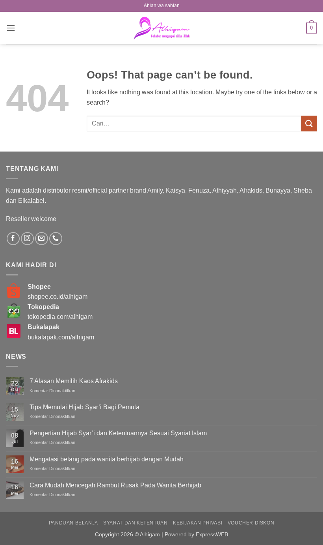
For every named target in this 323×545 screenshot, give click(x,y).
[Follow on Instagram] (27, 238)
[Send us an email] (41, 238)
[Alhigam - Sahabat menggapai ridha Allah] (161, 28)
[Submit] (309, 123)
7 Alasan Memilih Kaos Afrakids (74, 381)
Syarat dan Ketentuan (135, 523)
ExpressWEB (212, 534)
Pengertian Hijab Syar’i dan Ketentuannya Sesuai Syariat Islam (118, 433)
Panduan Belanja (73, 523)
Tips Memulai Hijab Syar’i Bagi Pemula (84, 407)
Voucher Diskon (251, 523)
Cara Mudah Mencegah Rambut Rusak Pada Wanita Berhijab (115, 485)
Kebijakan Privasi (197, 523)
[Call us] (55, 238)
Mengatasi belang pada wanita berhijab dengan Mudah (107, 459)
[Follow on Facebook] (13, 238)
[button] (10, 27)
